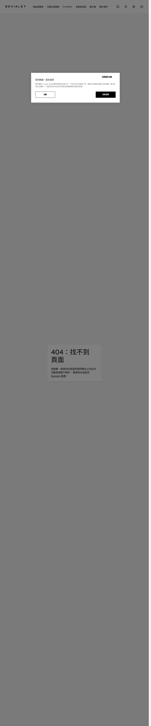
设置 (45, 94)
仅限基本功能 (107, 77)
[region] (75, 88)
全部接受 (105, 94)
